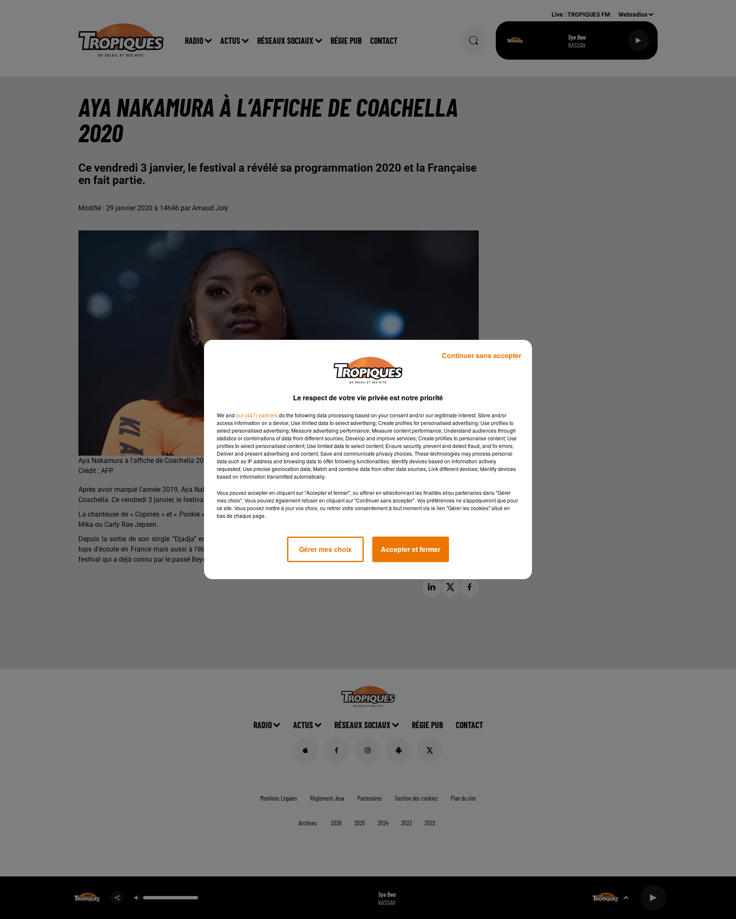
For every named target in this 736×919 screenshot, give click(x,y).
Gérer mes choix (325, 549)
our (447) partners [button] (257, 415)
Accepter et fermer (410, 549)
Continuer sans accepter (481, 355)
